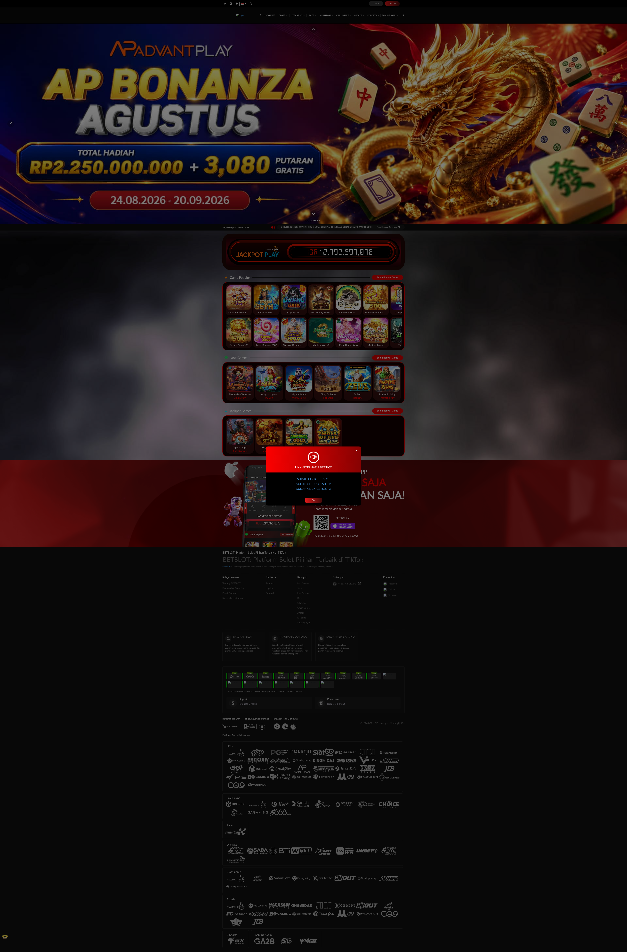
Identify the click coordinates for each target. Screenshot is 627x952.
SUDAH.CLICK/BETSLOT (313, 479)
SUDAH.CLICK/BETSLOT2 (313, 484)
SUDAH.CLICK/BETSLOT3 (313, 489)
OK (313, 500)
